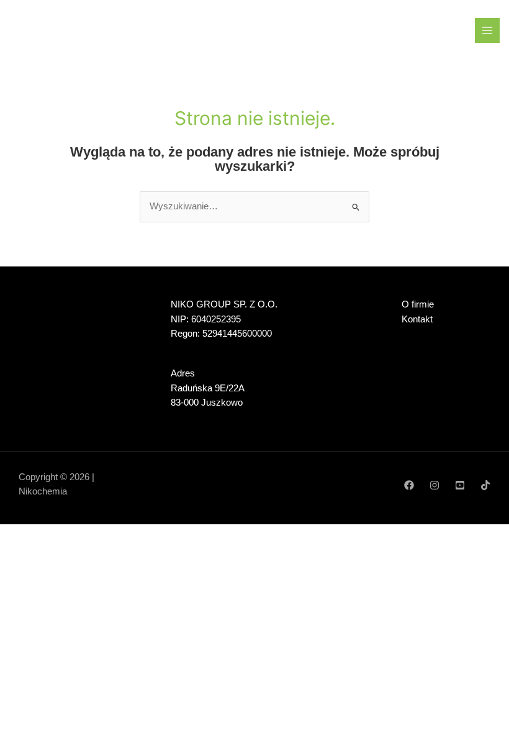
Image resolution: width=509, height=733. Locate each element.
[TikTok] (485, 485)
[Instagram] (434, 485)
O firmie (418, 304)
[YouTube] (460, 485)
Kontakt (417, 319)
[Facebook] (409, 485)
